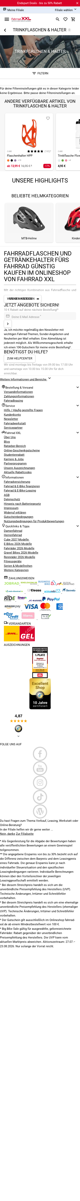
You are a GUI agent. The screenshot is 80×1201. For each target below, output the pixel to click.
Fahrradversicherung (17, 482)
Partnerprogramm (15, 463)
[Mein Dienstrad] (14, 592)
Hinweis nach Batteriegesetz (22, 504)
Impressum (11, 508)
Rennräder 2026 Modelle (19, 557)
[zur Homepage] (21, 19)
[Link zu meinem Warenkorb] (73, 19)
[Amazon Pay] (13, 609)
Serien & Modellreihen (18, 566)
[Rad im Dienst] (69, 592)
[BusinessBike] (47, 584)
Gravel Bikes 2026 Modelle (21, 552)
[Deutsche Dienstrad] (65, 584)
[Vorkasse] (46, 618)
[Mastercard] (45, 609)
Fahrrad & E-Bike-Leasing (20, 490)
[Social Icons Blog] (40, 811)
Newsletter (11, 419)
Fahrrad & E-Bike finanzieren (22, 486)
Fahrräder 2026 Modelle (19, 548)
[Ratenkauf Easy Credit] (28, 618)
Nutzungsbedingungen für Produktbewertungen (34, 521)
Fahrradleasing (13, 400)
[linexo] (22, 600)
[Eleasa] (34, 592)
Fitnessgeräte (13, 561)
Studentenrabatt (14, 455)
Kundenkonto (12, 414)
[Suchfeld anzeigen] (58, 19)
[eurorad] (35, 600)
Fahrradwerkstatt (15, 423)
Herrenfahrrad (13, 535)
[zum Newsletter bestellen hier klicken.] (8, 324)
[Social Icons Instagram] (40, 782)
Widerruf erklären (15, 512)
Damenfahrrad (13, 531)
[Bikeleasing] (29, 584)
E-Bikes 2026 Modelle (18, 544)
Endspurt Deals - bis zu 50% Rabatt (39, 3)
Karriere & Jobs (14, 459)
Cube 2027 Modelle (17, 539)
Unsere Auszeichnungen (19, 468)
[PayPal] (51, 600)
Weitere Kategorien (16, 570)
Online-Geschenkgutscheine (22, 450)
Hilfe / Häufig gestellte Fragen (23, 410)
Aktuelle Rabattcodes (18, 472)
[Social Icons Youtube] (40, 768)
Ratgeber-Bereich (15, 446)
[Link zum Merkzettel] (65, 19)
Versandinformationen (18, 392)
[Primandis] (53, 592)
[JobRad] (12, 584)
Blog (7, 441)
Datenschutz (12, 499)
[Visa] (31, 609)
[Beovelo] (10, 600)
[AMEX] (59, 609)
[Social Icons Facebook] (40, 754)
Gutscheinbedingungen (18, 517)
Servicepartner (13, 427)
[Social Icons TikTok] (40, 797)
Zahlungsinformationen (19, 396)
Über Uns (10, 437)
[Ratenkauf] (11, 618)
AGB (7, 495)
